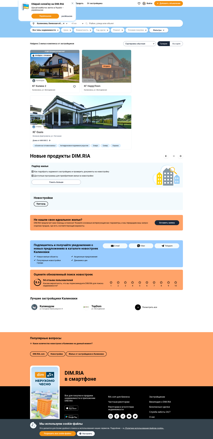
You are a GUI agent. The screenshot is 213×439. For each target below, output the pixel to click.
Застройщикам (157, 396)
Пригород (40, 204)
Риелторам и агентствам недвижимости (121, 408)
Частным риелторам (118, 402)
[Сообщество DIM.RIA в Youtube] (129, 416)
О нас (152, 417)
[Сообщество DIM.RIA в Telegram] (122, 416)
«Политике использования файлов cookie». (144, 428)
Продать (79, 3)
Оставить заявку (167, 223)
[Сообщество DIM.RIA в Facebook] (116, 416)
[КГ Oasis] (80, 112)
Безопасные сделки (159, 407)
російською (67, 16)
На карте (176, 44)
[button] (31, 343)
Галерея (163, 44)
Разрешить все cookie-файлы (57, 433)
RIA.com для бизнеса (119, 396)
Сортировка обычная (135, 44)
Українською (45, 16)
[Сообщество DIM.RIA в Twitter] (135, 416)
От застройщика (94, 3)
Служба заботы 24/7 (159, 412)
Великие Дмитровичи (41, 136)
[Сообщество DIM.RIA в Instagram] (110, 416)
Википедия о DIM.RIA (160, 402)
